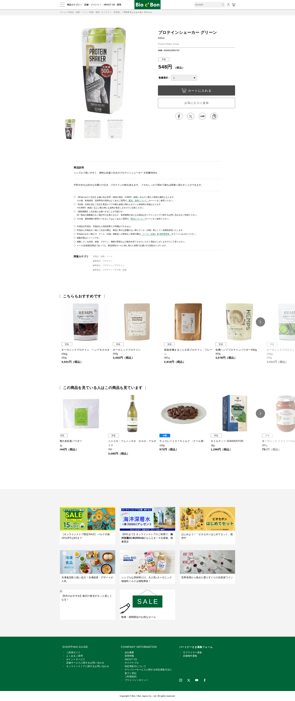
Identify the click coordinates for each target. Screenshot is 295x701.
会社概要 (129, 652)
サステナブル (132, 662)
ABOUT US (131, 659)
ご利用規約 (130, 676)
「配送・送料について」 (138, 200)
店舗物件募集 (190, 655)
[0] (233, 4)
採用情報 (129, 655)
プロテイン (120, 265)
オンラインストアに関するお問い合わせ (87, 666)
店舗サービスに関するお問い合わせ (85, 662)
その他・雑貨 (121, 270)
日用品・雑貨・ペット (78, 12)
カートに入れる (200, 90)
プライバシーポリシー (136, 680)
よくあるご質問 (74, 655)
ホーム (63, 12)
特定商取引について (135, 666)
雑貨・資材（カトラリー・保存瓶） (106, 12)
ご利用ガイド (73, 652)
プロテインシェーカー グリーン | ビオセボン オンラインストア (147, 4)
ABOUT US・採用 (112, 4)
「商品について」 (137, 219)
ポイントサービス (75, 659)
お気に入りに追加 (196, 102)
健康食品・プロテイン (103, 261)
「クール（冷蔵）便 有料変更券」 (156, 234)
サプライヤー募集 (192, 652)
